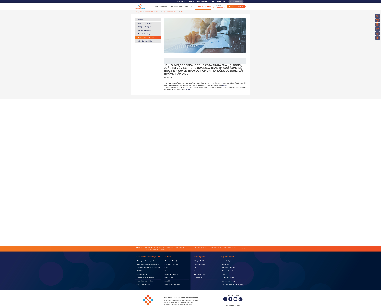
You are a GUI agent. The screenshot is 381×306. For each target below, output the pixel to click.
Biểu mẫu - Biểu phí (228, 267)
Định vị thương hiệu (144, 284)
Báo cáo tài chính (144, 30)
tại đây (224, 85)
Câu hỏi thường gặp (228, 281)
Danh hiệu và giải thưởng (145, 277)
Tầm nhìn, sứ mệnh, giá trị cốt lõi (148, 264)
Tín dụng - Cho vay (171, 264)
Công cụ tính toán (228, 271)
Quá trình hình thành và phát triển (148, 267)
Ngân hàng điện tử (171, 274)
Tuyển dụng (173, 6)
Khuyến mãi (183, 6)
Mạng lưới (221, 1)
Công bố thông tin (145, 27)
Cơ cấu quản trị (142, 274)
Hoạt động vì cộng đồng (145, 281)
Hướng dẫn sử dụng (228, 277)
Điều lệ (140, 20)
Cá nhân (191, 1)
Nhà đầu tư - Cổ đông (203, 6)
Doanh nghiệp (203, 1)
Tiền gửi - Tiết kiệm (171, 261)
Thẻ (212, 1)
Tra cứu (224, 274)
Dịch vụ (167, 271)
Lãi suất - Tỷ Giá (227, 261)
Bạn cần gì (181, 1)
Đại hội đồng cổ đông (146, 37)
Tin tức (191, 6)
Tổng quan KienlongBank (145, 261)
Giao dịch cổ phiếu (145, 41)
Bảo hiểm (168, 281)
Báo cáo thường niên (145, 34)
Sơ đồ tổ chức (141, 271)
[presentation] (242, 248)
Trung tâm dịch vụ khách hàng (232, 284)
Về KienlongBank (161, 6)
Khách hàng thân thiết (172, 284)
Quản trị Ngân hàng (145, 23)
